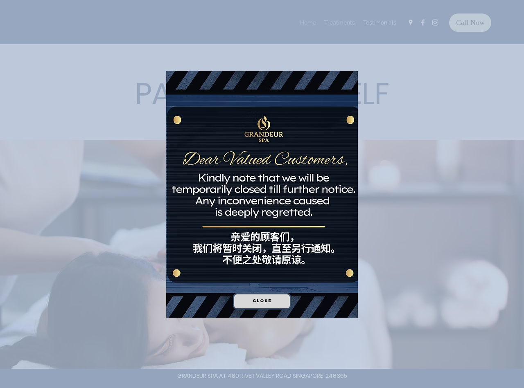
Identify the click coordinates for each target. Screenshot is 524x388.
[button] (262, 301)
